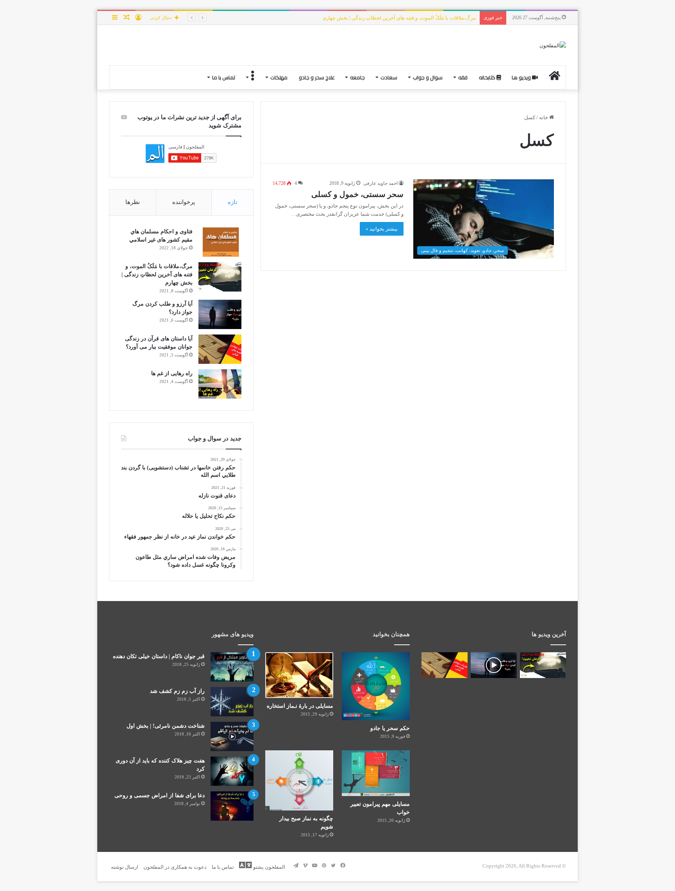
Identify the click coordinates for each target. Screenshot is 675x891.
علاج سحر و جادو (317, 77)
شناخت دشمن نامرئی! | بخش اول (166, 726)
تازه (232, 202)
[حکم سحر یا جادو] (376, 686)
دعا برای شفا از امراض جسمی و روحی (159, 795)
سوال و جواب (428, 77)
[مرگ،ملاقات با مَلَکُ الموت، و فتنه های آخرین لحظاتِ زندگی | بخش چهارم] (219, 277)
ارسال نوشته (124, 867)
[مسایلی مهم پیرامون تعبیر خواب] (376, 773)
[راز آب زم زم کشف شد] (232, 701)
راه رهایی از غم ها (172, 373)
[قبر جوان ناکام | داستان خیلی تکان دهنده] (232, 667)
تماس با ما (223, 77)
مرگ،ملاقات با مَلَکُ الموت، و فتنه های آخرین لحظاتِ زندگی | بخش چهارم (157, 274)
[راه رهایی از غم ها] (219, 384)
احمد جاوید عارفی (380, 183)
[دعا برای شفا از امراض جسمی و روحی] (232, 806)
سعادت (388, 77)
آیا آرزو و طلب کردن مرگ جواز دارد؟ (437, 18)
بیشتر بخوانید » (382, 229)
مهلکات (279, 77)
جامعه (357, 77)
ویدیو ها (522, 77)
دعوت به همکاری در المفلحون (175, 867)
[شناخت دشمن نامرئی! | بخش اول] (232, 736)
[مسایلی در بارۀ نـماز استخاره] (299, 675)
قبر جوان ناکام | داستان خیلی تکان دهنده (159, 656)
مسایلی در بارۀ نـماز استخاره (300, 706)
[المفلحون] (552, 45)
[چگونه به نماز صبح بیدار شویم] (299, 780)
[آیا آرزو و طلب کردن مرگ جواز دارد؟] (219, 314)
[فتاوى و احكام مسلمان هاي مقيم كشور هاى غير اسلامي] (219, 242)
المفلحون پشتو (268, 867)
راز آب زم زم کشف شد (177, 691)
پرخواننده (183, 202)
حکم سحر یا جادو (390, 728)
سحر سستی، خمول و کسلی (357, 194)
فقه (463, 77)
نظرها (132, 202)
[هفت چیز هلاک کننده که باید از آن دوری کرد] (232, 771)
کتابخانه (487, 77)
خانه (544, 117)
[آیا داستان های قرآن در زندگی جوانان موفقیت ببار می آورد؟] (219, 349)
